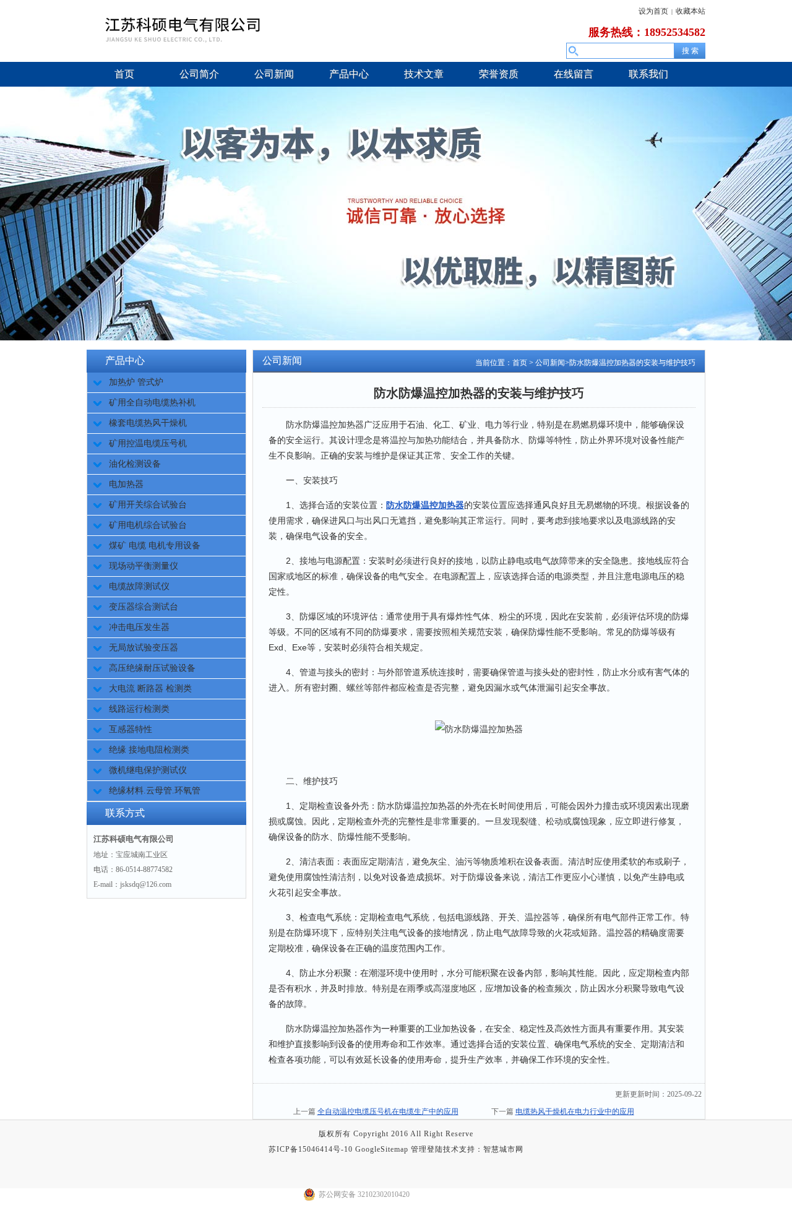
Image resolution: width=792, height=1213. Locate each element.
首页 (519, 362)
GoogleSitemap (381, 1149)
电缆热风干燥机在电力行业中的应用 (574, 1111)
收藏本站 (690, 11)
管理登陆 (427, 1149)
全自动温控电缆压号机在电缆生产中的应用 (387, 1111)
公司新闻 (550, 362)
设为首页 (653, 11)
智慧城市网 (503, 1149)
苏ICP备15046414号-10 (311, 1149)
